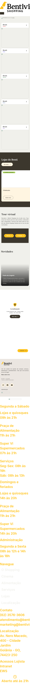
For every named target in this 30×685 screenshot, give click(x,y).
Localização (10, 603)
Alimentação (11, 583)
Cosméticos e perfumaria (9, 172)
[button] (3, 18)
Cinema (7, 576)
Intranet (6, 666)
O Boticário (6, 190)
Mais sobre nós (5, 374)
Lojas (5, 596)
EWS (3, 671)
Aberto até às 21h (15, 681)
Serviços (8, 589)
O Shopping (10, 570)
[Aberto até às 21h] (15, 677)
